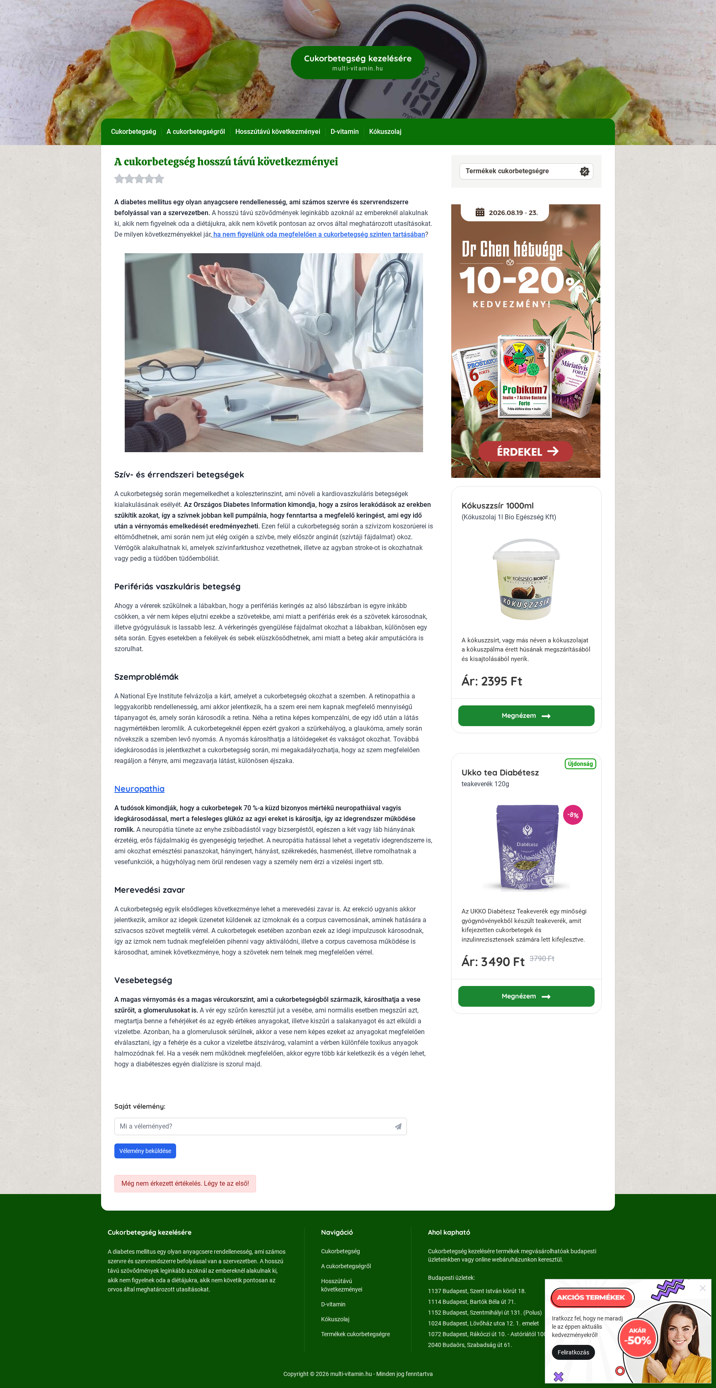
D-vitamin (345, 132)
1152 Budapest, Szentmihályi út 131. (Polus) (485, 1312)
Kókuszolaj (385, 132)
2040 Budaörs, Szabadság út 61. (470, 1345)
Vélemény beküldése (145, 1151)
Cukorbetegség (133, 132)
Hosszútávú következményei (277, 132)
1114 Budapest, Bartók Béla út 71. (472, 1301)
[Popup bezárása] (702, 1288)
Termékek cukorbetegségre (507, 171)
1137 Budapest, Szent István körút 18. (477, 1291)
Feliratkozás (573, 1352)
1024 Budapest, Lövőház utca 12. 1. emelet (483, 1323)
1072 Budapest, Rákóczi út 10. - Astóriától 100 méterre (498, 1334)
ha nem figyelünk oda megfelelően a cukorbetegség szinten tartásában (318, 234)
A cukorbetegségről (196, 132)
